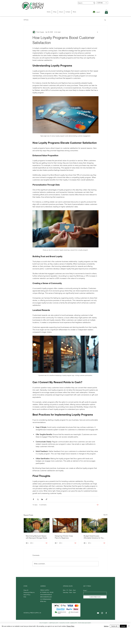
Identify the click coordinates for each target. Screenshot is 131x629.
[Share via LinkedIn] (42, 499)
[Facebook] (106, 613)
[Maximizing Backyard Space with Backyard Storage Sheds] (36, 525)
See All (105, 515)
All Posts (26, 20)
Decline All (114, 626)
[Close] (129, 626)
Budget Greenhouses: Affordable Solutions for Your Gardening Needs (94, 537)
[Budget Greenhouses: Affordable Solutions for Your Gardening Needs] (94, 525)
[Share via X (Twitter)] (38, 499)
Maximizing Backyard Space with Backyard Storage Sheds (36, 537)
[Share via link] (46, 499)
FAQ (25, 597)
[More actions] (97, 32)
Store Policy (27, 594)
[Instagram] (102, 613)
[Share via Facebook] (33, 499)
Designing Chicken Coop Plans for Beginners (64, 537)
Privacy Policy (70, 626)
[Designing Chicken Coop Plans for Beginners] (65, 525)
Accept (123, 626)
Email (84, 590)
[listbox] (102, 2)
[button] (102, 2)
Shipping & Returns (29, 592)
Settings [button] (106, 626)
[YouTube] (98, 613)
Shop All (26, 590)
